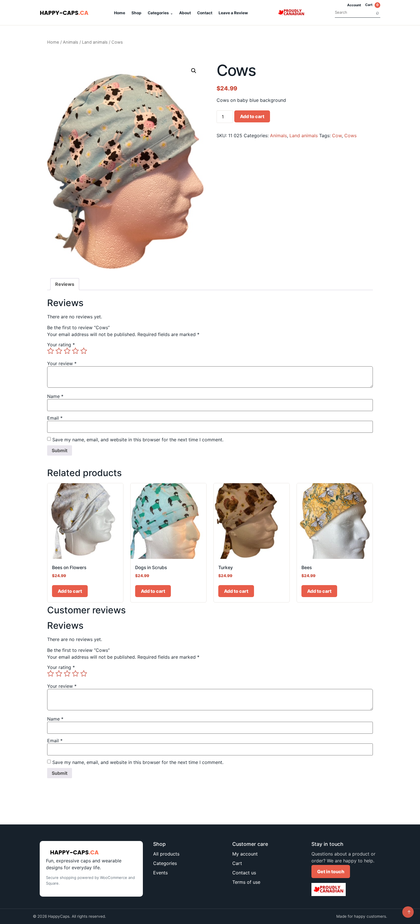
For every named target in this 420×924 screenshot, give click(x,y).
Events (160, 873)
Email (55, 418)
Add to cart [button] (70, 591)
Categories (158, 13)
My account (245, 854)
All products (166, 854)
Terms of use (246, 882)
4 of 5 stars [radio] (75, 350)
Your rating (61, 344)
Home (119, 13)
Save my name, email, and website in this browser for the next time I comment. (137, 439)
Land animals (95, 42)
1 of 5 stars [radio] (50, 350)
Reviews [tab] (64, 284)
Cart (372, 5)
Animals (70, 42)
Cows (350, 135)
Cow (337, 135)
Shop (136, 13)
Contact (204, 13)
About (185, 13)
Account (354, 5)
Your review (62, 363)
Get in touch (330, 871)
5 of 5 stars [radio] (83, 350)
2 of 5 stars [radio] (58, 350)
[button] (194, 71)
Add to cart (252, 116)
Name (55, 396)
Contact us (244, 873)
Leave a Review (233, 13)
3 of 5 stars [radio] (67, 350)
